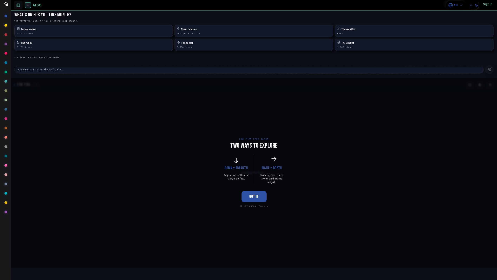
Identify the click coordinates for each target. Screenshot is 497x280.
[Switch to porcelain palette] (471, 5)
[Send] (489, 69)
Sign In (487, 4)
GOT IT (254, 196)
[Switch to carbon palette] (476, 5)
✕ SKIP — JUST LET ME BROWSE (43, 57)
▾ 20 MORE (19, 57)
